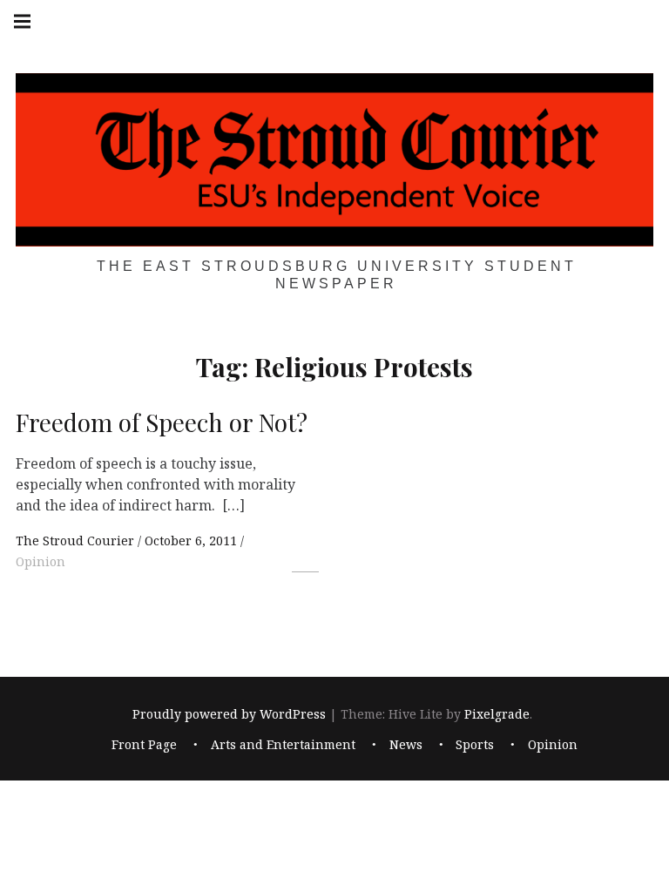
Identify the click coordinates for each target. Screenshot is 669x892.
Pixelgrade (497, 714)
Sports (475, 744)
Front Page (144, 744)
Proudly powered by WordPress (229, 714)
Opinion (40, 561)
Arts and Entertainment (283, 744)
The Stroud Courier (77, 540)
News (405, 744)
